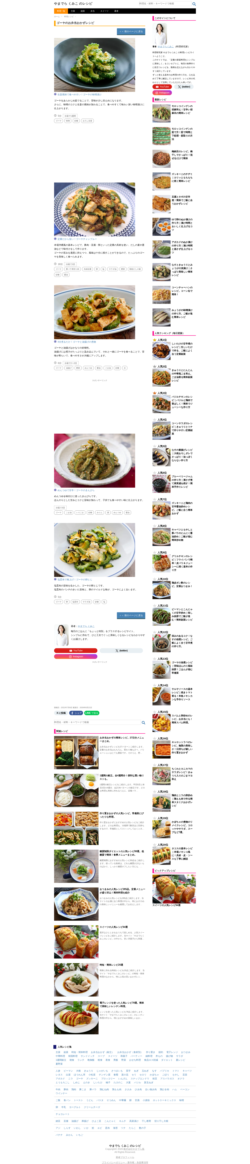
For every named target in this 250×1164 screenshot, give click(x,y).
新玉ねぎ (148, 1082)
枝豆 (154, 1078)
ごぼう (165, 1074)
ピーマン (68, 1071)
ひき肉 (138, 1089)
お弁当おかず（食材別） (130, 1052)
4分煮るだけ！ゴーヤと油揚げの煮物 (77, 342)
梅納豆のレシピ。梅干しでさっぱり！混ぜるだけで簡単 (182, 155)
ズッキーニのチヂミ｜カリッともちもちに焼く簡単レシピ (182, 177)
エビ (99, 1128)
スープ (101, 1056)
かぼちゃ (154, 1074)
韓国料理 (73, 1056)
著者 (116, 11)
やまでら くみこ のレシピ (73, 3)
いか (86, 1128)
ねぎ (136, 1071)
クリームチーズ (92, 1107)
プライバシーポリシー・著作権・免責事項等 (125, 1162)
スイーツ (104, 11)
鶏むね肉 (104, 1089)
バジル (137, 1082)
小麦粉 (146, 1100)
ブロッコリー (108, 1078)
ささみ (128, 1089)
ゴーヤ (79, 1078)
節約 (160, 1052)
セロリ (142, 1074)
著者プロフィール (125, 1157)
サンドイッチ (88, 1056)
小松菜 (92, 1074)
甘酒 (137, 1100)
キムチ (122, 1121)
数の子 (142, 1128)
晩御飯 (91, 1060)
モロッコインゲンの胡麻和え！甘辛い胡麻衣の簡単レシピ (182, 109)
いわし (77, 1128)
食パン (67, 1100)
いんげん (122, 1078)
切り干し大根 (161, 1121)
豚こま (82, 1089)
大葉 (128, 1082)
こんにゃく (110, 1121)
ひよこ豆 (96, 1121)
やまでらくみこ (166, 46)
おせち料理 (135, 1060)
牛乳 (63, 1107)
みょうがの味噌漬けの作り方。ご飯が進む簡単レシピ (182, 313)
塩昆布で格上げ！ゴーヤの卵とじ (75, 579)
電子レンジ (172, 1052)
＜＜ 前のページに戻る (131, 31)
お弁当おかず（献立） (102, 1052)
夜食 (108, 1060)
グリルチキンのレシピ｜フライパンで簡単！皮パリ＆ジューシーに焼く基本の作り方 (182, 563)
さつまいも (117, 1071)
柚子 (108, 1082)
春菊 (116, 1074)
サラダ (179, 1056)
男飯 (115, 1060)
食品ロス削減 (151, 1060)
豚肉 (66, 1089)
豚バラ (93, 1089)
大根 (78, 1071)
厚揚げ (85, 1121)
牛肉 (58, 1089)
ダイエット (167, 1060)
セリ (134, 1074)
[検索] (194, 4)
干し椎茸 (146, 1121)
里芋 (128, 1071)
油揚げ (74, 1121)
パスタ (99, 1100)
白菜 (68, 1074)
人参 (58, 1071)
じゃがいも (102, 1071)
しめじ (76, 1082)
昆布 (107, 1128)
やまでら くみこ (86, 626)
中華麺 (122, 1100)
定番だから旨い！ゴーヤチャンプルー (77, 239)
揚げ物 (169, 1056)
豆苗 (185, 1074)
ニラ (70, 1078)
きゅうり (88, 1071)
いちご (79, 1135)
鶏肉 (73, 1089)
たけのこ (118, 1082)
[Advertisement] (99, 151)
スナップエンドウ (140, 1078)
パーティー (136, 1056)
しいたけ (97, 1082)
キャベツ (187, 1071)
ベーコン (185, 1089)
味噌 (181, 1100)
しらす (67, 1128)
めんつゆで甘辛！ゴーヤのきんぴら (76, 490)
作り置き (150, 1052)
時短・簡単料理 (79, 1052)
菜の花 (124, 1074)
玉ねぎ (145, 1071)
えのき (86, 1082)
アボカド (60, 1078)
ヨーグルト (75, 1107)
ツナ (123, 1128)
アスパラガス (167, 1078)
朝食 (72, 1060)
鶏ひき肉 (164, 1089)
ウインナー (61, 1093)
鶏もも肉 (116, 1089)
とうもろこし (63, 1082)
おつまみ (185, 1052)
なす (154, 1071)
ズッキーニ (92, 1078)
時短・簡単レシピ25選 (111, 965)
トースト (78, 1100)
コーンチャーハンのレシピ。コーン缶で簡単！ (182, 291)
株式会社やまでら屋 (133, 1149)
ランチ (80, 1060)
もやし (175, 1074)
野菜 (123, 1060)
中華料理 (60, 1056)
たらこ (132, 1128)
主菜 (73, 11)
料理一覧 (61, 11)
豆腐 (66, 1121)
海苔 (115, 1128)
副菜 (83, 11)
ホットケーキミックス (164, 1100)
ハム (174, 1089)
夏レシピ (180, 1060)
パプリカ (164, 1071)
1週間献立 (61, 1060)
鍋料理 (149, 1056)
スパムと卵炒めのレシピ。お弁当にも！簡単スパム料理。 (182, 719)
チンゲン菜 (104, 1074)
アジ (58, 1128)
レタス (59, 1074)
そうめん (111, 1100)
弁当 (93, 11)
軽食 (100, 1060)
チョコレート (63, 1114)
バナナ (59, 1135)
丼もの (159, 1056)
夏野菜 (59, 1064)
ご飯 (58, 1100)
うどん (89, 1100)
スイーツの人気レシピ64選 (114, 927)
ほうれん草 (79, 1074)
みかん (69, 1135)
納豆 (58, 1121)
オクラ (181, 1078)
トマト (175, 1071)
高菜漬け (134, 1121)
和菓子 (124, 1056)
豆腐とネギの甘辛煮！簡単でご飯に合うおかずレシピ (182, 200)
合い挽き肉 (151, 1089)
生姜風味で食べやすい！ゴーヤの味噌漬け (80, 94)
